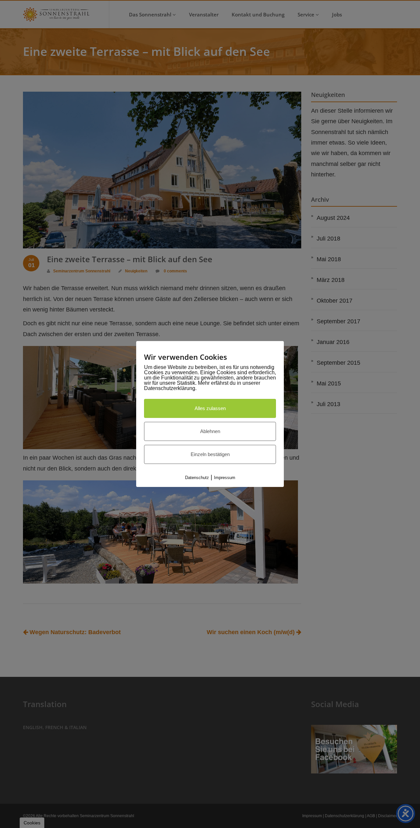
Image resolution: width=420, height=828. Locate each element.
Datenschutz (197, 477)
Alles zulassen (210, 408)
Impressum (224, 477)
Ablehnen (210, 431)
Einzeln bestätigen (210, 454)
